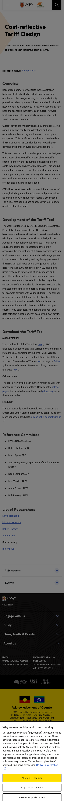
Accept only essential (32, 787)
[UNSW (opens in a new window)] (26, 5)
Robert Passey (10, 529)
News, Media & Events (19, 634)
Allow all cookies (32, 778)
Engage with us (14, 616)
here (40, 344)
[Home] (41, 5)
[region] (32, 765)
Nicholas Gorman (11, 522)
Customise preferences (32, 797)
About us (10, 643)
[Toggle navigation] (56, 5)
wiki (40, 361)
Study (8, 625)
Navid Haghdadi (10, 515)
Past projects (29, 70)
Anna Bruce (8, 535)
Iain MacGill (9, 548)
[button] (32, 570)
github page (48, 391)
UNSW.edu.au (7, 605)
